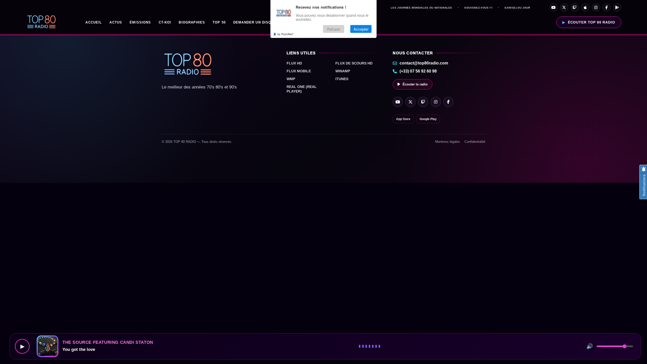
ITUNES (341, 79)
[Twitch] (575, 7)
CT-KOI (165, 22)
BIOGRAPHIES (192, 22)
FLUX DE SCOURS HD (354, 63)
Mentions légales (447, 142)
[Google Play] (617, 7)
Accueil (93, 22)
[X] (564, 7)
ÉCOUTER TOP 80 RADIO (591, 22)
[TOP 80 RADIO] (41, 22)
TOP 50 (219, 22)
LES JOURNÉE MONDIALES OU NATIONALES (421, 8)
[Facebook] (607, 7)
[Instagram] (596, 7)
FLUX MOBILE (299, 71)
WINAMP (342, 71)
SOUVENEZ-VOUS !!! (478, 8)
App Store (403, 119)
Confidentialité (475, 142)
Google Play (428, 119)
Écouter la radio (415, 84)
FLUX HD (294, 63)
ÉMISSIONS (140, 22)
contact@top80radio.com (424, 63)
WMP (291, 79)
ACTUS (115, 22)
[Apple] (585, 7)
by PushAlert (285, 34)
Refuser (333, 29)
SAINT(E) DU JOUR (517, 8)
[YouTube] (553, 7)
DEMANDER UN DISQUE (254, 22)
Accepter (361, 29)
